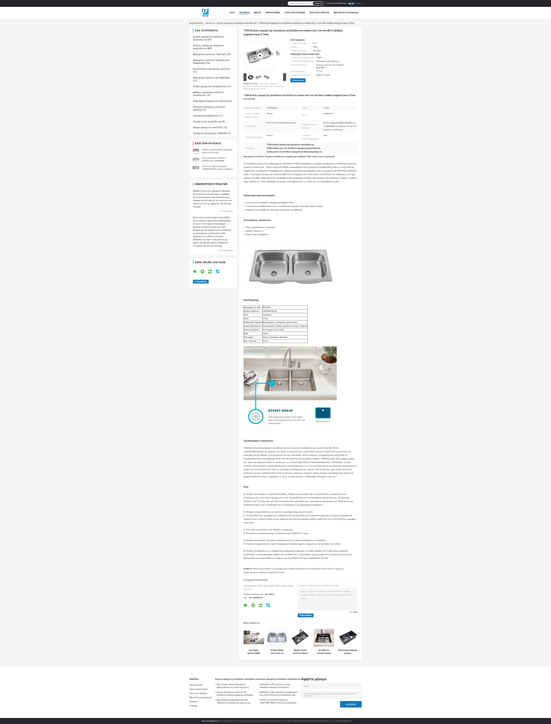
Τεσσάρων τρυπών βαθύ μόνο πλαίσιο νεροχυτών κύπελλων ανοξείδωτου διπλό (253, 651)
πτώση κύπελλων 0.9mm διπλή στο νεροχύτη (324, 569)
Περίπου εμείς (272, 12)
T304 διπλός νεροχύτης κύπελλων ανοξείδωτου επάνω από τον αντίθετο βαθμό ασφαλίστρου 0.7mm (264, 86)
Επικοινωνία (298, 80)
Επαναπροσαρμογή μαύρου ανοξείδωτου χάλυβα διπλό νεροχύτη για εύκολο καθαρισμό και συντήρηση (347, 651)
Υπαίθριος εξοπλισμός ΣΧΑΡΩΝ (209, 133)
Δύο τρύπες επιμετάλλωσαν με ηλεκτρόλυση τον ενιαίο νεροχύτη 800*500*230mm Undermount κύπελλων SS (236, 686)
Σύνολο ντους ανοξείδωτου (207, 121)
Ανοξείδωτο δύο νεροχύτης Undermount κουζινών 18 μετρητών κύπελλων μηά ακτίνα (279, 694)
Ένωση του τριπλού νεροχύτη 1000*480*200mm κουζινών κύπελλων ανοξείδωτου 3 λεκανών (217, 169)
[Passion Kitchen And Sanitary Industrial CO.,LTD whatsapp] (204, 271)
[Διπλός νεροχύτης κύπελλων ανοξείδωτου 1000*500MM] (196, 159)
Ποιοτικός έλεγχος (319, 12)
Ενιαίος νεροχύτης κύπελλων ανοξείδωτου (236, 679)
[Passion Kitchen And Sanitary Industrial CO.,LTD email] (196, 271)
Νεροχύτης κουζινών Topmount (209, 54)
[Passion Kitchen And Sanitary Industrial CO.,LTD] (205, 12)
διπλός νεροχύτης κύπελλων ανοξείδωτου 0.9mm (264, 573)
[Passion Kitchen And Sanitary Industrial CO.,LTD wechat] (211, 271)
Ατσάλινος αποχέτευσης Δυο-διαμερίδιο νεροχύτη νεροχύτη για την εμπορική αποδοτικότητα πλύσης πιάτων (323, 651)
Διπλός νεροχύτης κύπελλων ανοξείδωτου (237, 23)
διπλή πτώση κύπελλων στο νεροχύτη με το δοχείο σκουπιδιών (279, 569)
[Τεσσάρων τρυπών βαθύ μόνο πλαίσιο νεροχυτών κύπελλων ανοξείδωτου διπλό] (254, 637)
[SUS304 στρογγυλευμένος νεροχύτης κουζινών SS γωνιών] (196, 151)
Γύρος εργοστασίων (295, 12)
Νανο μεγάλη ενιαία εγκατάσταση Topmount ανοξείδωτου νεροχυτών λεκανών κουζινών (233, 702)
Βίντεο (257, 12)
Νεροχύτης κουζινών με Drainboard (211, 77)
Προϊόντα (244, 12)
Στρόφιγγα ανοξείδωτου (206, 115)
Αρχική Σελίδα (196, 23)
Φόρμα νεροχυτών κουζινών (208, 127)
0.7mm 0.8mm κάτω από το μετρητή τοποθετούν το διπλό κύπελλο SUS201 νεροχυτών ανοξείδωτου (277, 651)
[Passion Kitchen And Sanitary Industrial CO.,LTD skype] (219, 271)
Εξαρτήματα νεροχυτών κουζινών (210, 101)
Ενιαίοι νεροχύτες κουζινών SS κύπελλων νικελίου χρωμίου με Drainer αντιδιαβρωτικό (235, 694)
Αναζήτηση (318, 3)
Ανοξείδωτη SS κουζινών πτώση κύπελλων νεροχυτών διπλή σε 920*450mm (275, 686)
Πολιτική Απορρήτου (210, 721)
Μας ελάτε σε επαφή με (346, 12)
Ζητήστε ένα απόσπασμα (336, 3)
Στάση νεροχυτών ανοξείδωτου (209, 86)
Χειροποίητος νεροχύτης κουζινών (211, 69)
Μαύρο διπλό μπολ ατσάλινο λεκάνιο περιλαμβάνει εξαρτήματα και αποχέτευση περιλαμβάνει (300, 651)
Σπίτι (232, 12)
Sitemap (193, 706)
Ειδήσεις (193, 701)
